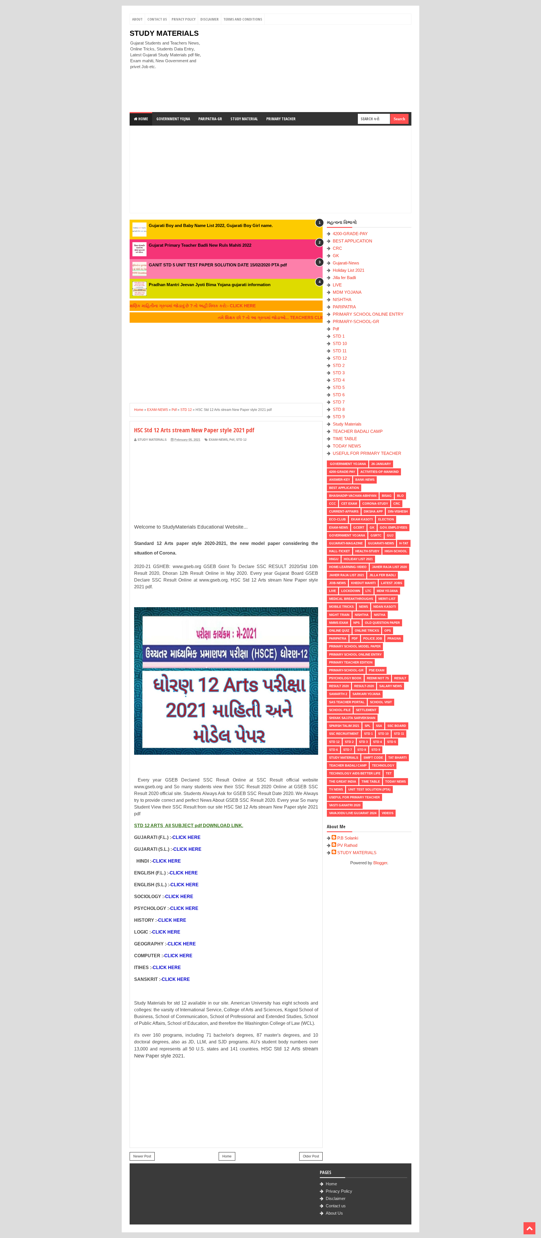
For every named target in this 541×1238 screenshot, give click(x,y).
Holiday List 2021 (348, 270)
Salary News (390, 686)
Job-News (337, 583)
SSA (379, 725)
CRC (337, 248)
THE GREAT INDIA (342, 781)
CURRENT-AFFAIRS (343, 511)
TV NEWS (336, 789)
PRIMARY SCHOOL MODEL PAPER (355, 646)
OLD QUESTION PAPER (382, 622)
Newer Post (142, 1156)
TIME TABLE (345, 438)
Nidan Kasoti (384, 606)
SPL (368, 725)
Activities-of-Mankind (379, 471)
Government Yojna (173, 118)
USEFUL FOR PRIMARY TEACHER (367, 453)
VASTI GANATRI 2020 (344, 805)
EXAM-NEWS (218, 439)
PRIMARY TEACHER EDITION (351, 662)
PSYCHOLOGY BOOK (345, 678)
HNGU (333, 559)
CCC (332, 503)
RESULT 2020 (339, 686)
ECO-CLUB (337, 519)
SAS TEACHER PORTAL (347, 702)
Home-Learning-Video (348, 567)
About (137, 19)
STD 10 (340, 343)
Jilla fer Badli (344, 277)
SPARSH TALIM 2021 (344, 725)
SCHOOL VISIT (381, 702)
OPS (387, 630)
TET (389, 773)
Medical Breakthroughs (351, 598)
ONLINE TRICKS (367, 630)
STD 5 (339, 387)
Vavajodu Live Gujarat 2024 (352, 813)
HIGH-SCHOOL (396, 551)
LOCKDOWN (350, 591)
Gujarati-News (346, 262)
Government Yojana (347, 464)
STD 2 (339, 365)
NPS (356, 622)
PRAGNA (394, 638)
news (363, 606)
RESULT (400, 678)
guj (390, 535)
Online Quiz (339, 630)
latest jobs (391, 583)
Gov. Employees (393, 527)
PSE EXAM (376, 670)
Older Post (311, 1156)
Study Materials (347, 424)
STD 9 (339, 416)
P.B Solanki (347, 838)
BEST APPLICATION (352, 241)
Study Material (244, 118)
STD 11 (340, 350)
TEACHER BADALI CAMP (358, 431)
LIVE (337, 284)
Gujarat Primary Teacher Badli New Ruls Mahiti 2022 (200, 245)
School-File (340, 710)
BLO (400, 495)
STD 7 (339, 402)
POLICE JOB (372, 638)
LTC (368, 591)
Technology (383, 765)
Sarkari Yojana (366, 694)
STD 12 (241, 439)
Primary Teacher (281, 118)
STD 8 (339, 409)
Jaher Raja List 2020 (389, 567)
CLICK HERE (186, 837)
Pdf (231, 439)
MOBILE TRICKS (341, 606)
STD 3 (339, 372)
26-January (381, 464)
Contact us (336, 1205)
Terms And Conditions (242, 19)
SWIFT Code (373, 757)
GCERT (358, 527)
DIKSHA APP (373, 511)
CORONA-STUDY (375, 503)
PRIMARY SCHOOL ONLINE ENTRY (368, 314)
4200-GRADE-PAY (350, 233)
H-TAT (403, 543)
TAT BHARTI (397, 757)
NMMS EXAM (338, 622)
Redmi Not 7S (378, 678)
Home (143, 118)
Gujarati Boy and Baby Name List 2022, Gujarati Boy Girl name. (211, 225)
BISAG (387, 495)
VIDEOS (387, 813)
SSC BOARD (396, 725)
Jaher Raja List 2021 (346, 575)
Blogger (380, 862)
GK (336, 255)
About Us (334, 1213)
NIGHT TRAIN (339, 614)
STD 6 (339, 394)
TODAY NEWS (347, 446)
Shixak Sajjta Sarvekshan (352, 718)
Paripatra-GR (210, 118)
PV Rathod (347, 845)
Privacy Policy (184, 19)
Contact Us (157, 19)
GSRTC (376, 535)
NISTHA (379, 614)
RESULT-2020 (364, 686)
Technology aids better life (354, 773)
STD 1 (339, 336)
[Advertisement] (308, 68)
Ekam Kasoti (362, 519)
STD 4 (339, 380)
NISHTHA (342, 299)
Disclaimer (209, 19)
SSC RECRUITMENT (344, 733)
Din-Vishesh (398, 511)
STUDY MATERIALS (164, 33)
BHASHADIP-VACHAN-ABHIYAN (352, 495)
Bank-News (364, 479)
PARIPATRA (344, 306)
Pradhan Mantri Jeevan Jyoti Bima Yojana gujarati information (209, 284)
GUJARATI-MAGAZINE (346, 543)
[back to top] (529, 1228)
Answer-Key (339, 479)
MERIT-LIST (387, 598)
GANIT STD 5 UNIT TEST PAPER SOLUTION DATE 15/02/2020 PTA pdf (218, 264)
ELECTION (386, 519)
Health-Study (367, 551)
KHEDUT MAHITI (363, 583)
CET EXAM (349, 503)
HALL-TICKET (339, 551)
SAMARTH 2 (338, 694)
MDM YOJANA (347, 292)
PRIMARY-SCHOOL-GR (356, 321)
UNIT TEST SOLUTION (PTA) (369, 789)
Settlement (366, 710)
